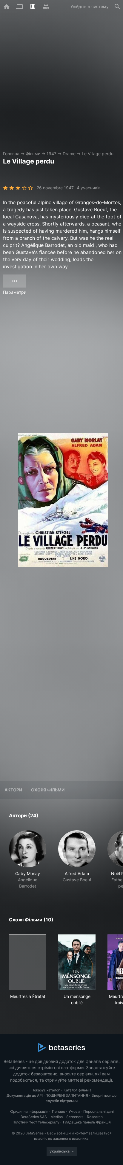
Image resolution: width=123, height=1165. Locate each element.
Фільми (33, 153)
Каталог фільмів (78, 1090)
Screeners (74, 1117)
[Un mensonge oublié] (77, 962)
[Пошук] (117, 6)
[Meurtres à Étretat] (27, 962)
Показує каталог (45, 1090)
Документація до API (25, 1095)
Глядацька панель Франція (87, 1122)
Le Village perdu (97, 153)
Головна (11, 153)
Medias (56, 1117)
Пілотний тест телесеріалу (36, 1122)
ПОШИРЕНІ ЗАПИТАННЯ (66, 1095)
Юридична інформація (29, 1111)
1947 (51, 153)
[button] (27, 859)
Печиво (58, 1111)
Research (95, 1117)
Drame (69, 153)
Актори (13, 789)
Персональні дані (98, 1111)
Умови (74, 1111)
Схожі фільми (47, 789)
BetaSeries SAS (34, 1117)
